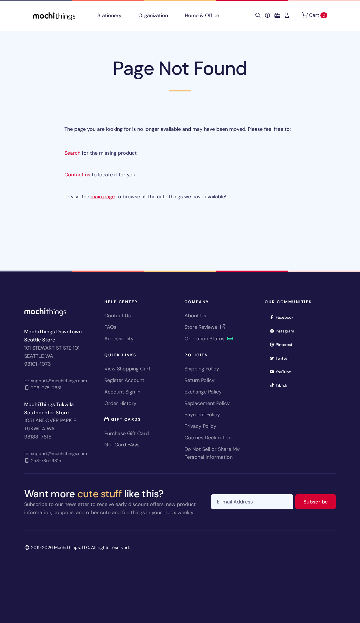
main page (103, 196)
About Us (195, 315)
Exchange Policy (203, 391)
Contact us (77, 174)
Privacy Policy (200, 426)
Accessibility (119, 338)
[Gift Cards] (277, 15)
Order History (120, 403)
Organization (153, 15)
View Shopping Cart (127, 368)
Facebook (286, 317)
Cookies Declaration (207, 437)
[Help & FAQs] (267, 15)
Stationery (109, 15)
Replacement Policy (207, 403)
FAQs (110, 327)
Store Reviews (201, 327)
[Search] (258, 15)
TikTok (283, 385)
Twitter (284, 358)
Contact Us (117, 315)
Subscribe (319, 501)
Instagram (286, 331)
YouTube (285, 371)
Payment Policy (202, 414)
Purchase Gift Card (126, 433)
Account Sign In (122, 391)
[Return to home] (54, 15)
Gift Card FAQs (122, 444)
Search (72, 153)
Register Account (124, 380)
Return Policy (199, 380)
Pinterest (285, 344)
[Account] (286, 15)
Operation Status (205, 338)
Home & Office (202, 15)
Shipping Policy (201, 368)
